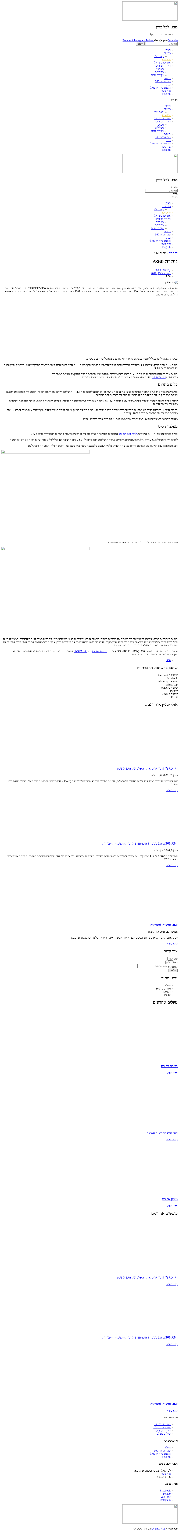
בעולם (167, 78)
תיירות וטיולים (163, 65)
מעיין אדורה (170, 1199)
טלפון (174, 962)
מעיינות (160, 68)
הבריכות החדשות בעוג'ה (162, 1133)
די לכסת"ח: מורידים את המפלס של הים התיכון (147, 768)
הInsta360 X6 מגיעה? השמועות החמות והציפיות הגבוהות (140, 843)
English (166, 93)
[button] (89, 100)
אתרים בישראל (162, 62)
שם (175, 958)
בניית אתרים (158, 1528)
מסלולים (159, 71)
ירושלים (166, 59)
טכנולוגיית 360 (163, 81)
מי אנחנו (166, 53)
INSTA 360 (80, 651)
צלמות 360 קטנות (128, 433)
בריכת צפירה (169, 1066)
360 (168, 660)
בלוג (168, 84)
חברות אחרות (99, 651)
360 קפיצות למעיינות (164, 925)
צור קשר (166, 90)
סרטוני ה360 (159, 377)
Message (172, 966)
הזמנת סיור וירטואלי (160, 87)
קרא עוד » (172, 790)
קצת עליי (159, 56)
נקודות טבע (157, 75)
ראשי (168, 49)
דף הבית (173, 253)
